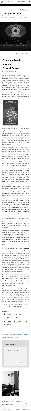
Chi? (4, 45)
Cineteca (19, 49)
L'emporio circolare (11, 13)
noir (10, 336)
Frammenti (18, 45)
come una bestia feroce (17, 334)
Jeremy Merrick (22, 336)
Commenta (21, 362)
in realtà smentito (6, 297)
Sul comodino (12, 49)
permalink (9, 337)
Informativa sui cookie (7, 404)
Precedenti (18, 53)
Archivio (25, 45)
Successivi (25, 53)
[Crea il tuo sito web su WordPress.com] (15, 2)
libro (7, 336)
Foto (25, 49)
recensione (13, 336)
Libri (24, 333)
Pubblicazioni (10, 45)
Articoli (20, 333)
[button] (10, 112)
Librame (4, 49)
